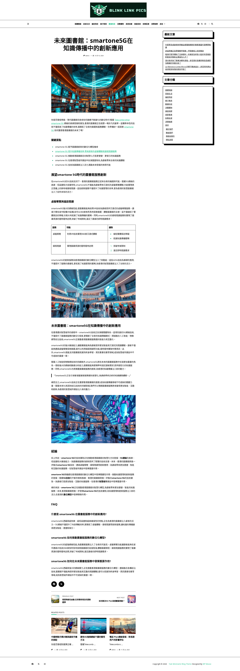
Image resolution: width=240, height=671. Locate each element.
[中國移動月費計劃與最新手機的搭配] (64, 626)
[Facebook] (198, 24)
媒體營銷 (78, 24)
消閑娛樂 (154, 24)
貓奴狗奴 (95, 24)
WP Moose (207, 664)
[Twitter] (202, 24)
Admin (87, 56)
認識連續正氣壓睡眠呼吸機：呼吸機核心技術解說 (184, 51)
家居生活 (86, 24)
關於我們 (169, 129)
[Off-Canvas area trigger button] (28, 24)
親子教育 (103, 24)
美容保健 (129, 24)
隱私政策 (169, 139)
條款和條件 (170, 136)
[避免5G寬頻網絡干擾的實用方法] (93, 626)
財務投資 (146, 24)
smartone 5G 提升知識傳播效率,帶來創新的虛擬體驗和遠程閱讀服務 (86, 151)
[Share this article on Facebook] (54, 584)
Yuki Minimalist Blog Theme (180, 664)
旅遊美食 (137, 24)
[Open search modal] (212, 24)
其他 (161, 24)
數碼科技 (112, 24)
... (72, 644)
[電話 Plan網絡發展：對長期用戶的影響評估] (123, 626)
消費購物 (120, 24)
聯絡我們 (169, 132)
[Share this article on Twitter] (61, 584)
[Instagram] (205, 24)
